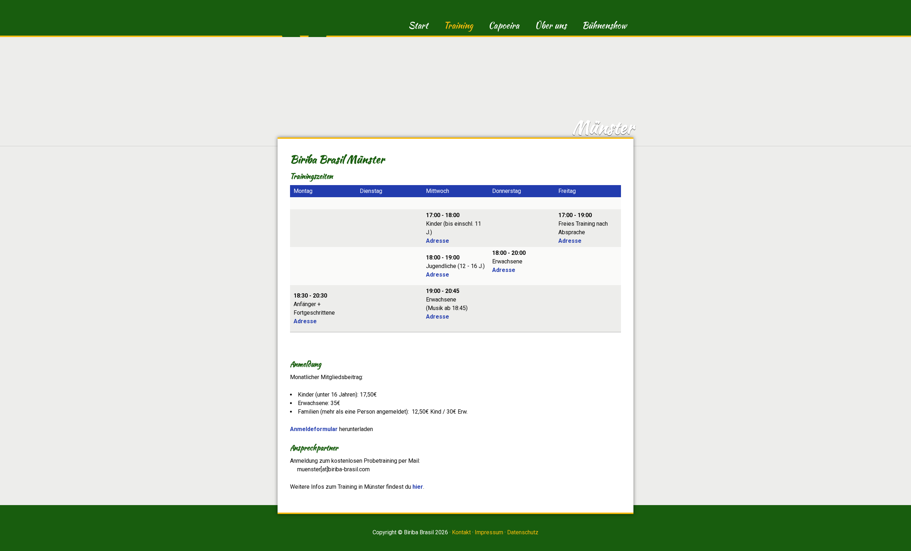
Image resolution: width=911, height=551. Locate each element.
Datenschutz (522, 532)
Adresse (437, 240)
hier (417, 486)
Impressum (489, 532)
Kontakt (461, 532)
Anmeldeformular (314, 429)
